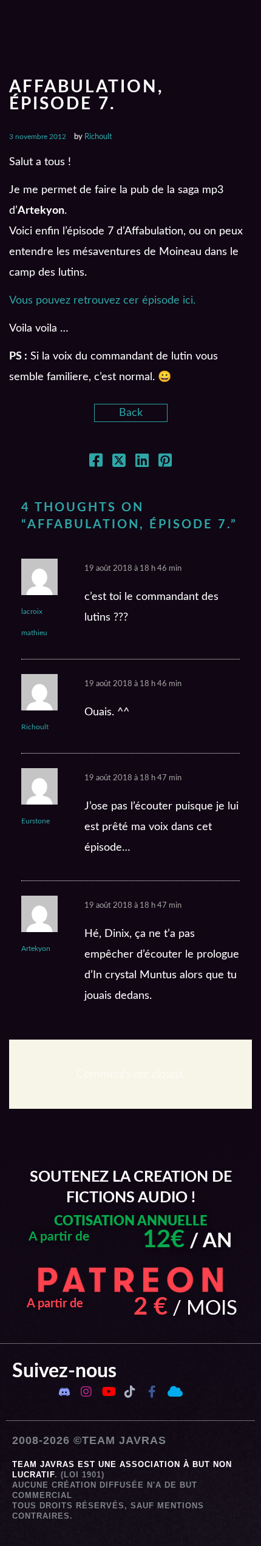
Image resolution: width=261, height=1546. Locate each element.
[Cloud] (174, 1392)
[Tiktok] (130, 1392)
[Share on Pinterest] (165, 462)
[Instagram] (86, 1392)
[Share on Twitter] (118, 462)
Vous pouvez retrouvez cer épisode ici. (102, 300)
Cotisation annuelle (131, 1221)
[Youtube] (108, 1392)
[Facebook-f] (152, 1392)
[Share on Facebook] (95, 462)
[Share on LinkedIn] (142, 462)
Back (131, 412)
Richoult (98, 137)
